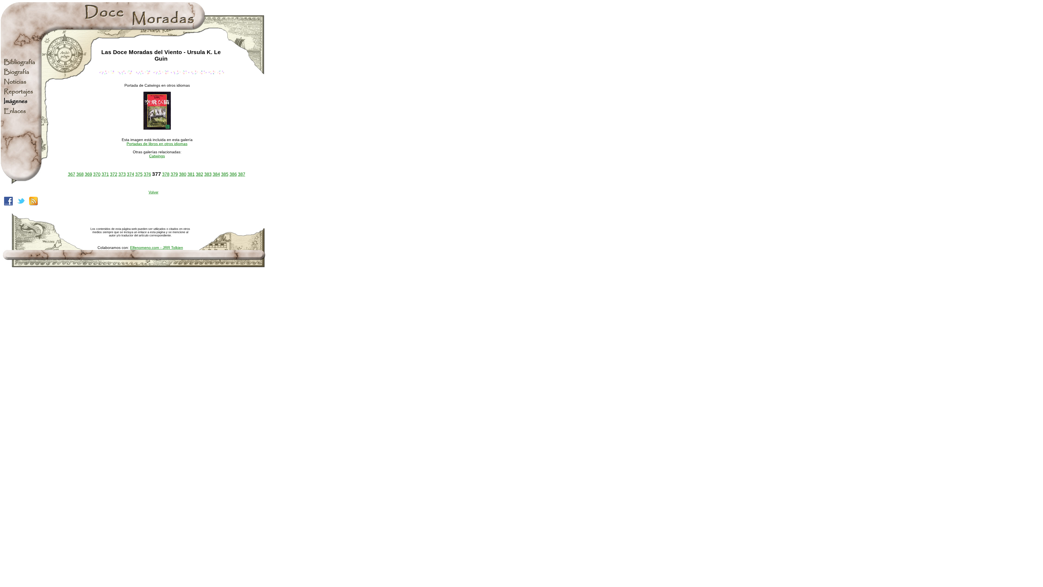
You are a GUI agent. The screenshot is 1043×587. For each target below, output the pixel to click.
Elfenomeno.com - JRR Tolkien (156, 248)
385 (224, 174)
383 (208, 174)
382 (199, 174)
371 (105, 174)
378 (165, 174)
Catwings (157, 156)
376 (147, 174)
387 (241, 174)
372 (113, 174)
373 (122, 174)
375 (139, 174)
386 (233, 174)
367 (71, 174)
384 (216, 174)
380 (182, 174)
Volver (153, 192)
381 (191, 174)
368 (80, 174)
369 (88, 174)
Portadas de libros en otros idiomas (157, 144)
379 (174, 174)
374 (130, 174)
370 (96, 174)
